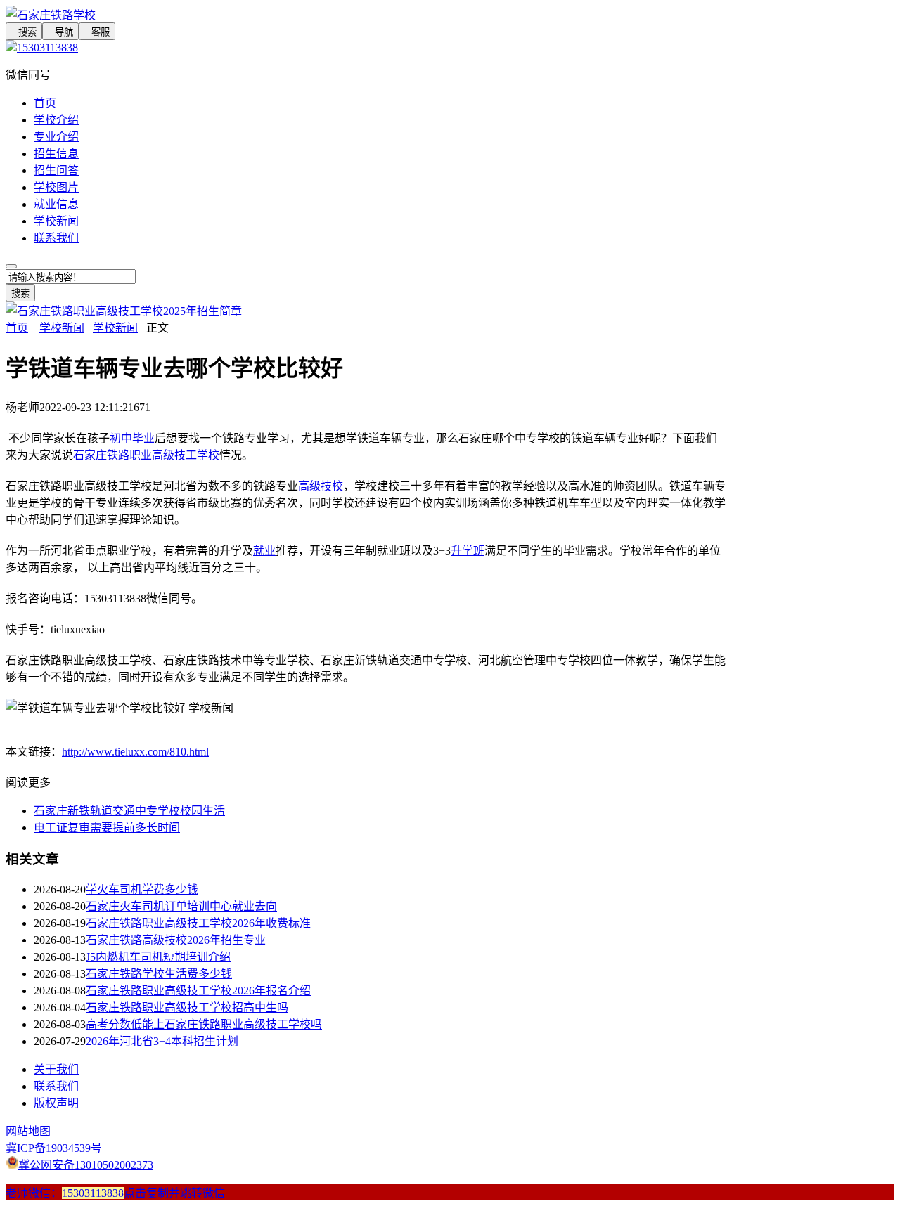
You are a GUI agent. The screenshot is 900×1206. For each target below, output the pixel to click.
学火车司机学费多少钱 (142, 889)
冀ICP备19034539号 (54, 1148)
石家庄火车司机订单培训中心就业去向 (181, 906)
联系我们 (56, 238)
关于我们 (56, 1069)
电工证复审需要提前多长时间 (107, 828)
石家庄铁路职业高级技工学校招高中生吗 (187, 1007)
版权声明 (56, 1103)
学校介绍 (56, 120)
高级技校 (320, 486)
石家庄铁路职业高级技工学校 (146, 455)
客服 (97, 32)
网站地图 (28, 1131)
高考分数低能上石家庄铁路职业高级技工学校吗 (204, 1024)
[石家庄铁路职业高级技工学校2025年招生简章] (124, 311)
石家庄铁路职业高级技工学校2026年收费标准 (198, 923)
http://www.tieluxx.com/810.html (135, 752)
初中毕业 (132, 438)
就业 (264, 551)
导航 (60, 32)
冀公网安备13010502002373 (85, 1165)
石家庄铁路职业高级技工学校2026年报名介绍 (198, 991)
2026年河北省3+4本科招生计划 (162, 1041)
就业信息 (56, 204)
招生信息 (56, 154)
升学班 (467, 551)
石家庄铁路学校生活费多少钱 (159, 974)
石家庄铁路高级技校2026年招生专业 (176, 940)
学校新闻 (56, 221)
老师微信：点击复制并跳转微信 (115, 1193)
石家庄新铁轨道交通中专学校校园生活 (129, 811)
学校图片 (56, 187)
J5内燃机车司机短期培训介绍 (158, 957)
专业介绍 (56, 137)
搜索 (24, 32)
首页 (45, 103)
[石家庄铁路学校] (366, 14)
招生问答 (56, 170)
